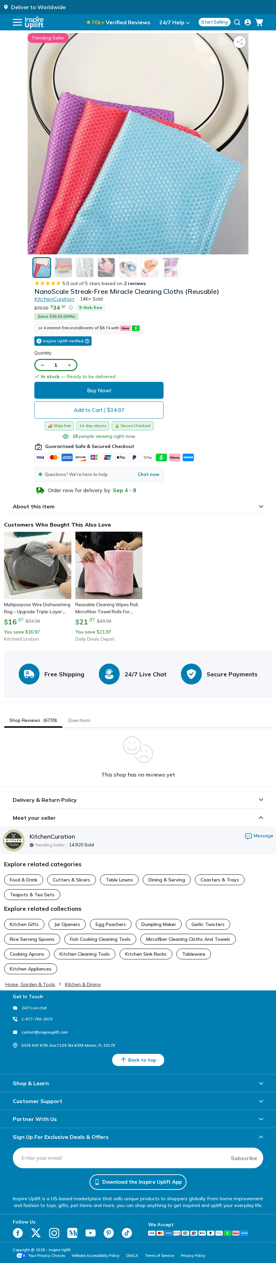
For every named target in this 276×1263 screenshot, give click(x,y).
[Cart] (259, 22)
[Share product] (240, 42)
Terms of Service (159, 1255)
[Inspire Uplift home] (34, 22)
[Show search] (237, 22)
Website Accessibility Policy (95, 1255)
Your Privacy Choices (46, 1255)
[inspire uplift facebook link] (18, 1233)
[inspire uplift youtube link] (90, 1233)
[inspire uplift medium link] (72, 1233)
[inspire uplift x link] (36, 1233)
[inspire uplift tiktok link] (127, 1233)
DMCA (132, 1255)
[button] (99, 474)
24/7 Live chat (34, 1008)
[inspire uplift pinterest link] (109, 1233)
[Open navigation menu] (17, 22)
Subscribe (244, 1158)
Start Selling (214, 22)
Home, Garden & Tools (30, 984)
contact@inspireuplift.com (45, 1032)
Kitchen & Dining (83, 984)
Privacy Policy (193, 1255)
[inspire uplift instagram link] (54, 1233)
